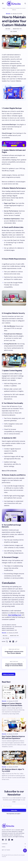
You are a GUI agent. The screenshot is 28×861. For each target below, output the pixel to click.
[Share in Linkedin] (13, 641)
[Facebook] (2, 839)
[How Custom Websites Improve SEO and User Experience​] (14, 725)
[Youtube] (12, 839)
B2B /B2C (8, 28)
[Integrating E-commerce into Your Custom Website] (14, 651)
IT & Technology (9, 690)
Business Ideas (16, 687)
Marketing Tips (17, 28)
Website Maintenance (8, 628)
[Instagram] (5, 839)
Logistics (19, 690)
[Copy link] (16, 641)
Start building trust (14, 615)
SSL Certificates (17, 626)
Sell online (13, 31)
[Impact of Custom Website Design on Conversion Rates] (14, 663)
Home (4, 8)
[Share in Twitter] (7, 641)
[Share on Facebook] (10, 641)
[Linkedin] (9, 839)
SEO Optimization (7, 626)
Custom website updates (9, 624)
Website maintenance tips (9, 630)
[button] (3, 3)
